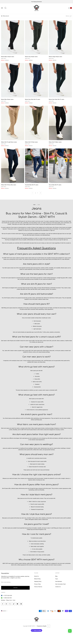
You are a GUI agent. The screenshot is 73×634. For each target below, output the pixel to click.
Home (34, 204)
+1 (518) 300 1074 (7, 597)
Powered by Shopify (41, 626)
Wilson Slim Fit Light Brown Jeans (9, 142)
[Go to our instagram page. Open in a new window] (6, 603)
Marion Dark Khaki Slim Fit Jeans (56, 99)
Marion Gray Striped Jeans (31, 56)
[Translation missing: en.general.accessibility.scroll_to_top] (48, 626)
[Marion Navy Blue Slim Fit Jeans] (36, 80)
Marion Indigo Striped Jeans (55, 56)
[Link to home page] (36, 619)
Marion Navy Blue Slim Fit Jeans (32, 99)
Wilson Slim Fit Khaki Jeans (31, 142)
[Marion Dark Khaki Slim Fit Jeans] (60, 80)
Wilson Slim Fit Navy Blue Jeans (8, 184)
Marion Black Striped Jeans (7, 56)
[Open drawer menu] (2, 8)
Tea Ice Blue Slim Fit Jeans (55, 184)
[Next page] (40, 193)
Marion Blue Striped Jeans (7, 99)
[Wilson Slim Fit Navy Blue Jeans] (12, 166)
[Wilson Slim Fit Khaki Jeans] (36, 123)
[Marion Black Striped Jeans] (12, 37)
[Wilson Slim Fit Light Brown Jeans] (12, 123)
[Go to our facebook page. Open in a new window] (2, 603)
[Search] (5, 8)
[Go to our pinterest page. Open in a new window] (21, 603)
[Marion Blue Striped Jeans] (12, 80)
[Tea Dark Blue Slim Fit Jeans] (36, 166)
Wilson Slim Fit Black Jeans (55, 142)
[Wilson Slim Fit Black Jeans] (60, 123)
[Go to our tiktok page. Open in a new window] (13, 603)
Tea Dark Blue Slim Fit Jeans (31, 184)
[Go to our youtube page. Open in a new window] (17, 603)
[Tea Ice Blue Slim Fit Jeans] (60, 166)
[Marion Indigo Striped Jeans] (60, 37)
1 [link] (35, 192)
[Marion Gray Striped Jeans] (36, 37)
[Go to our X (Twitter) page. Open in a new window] (10, 603)
